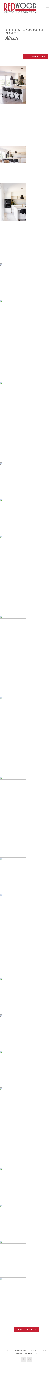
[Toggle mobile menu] (47, 8)
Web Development (31, 1353)
